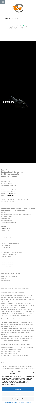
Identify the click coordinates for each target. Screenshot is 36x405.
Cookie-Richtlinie (9, 402)
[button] (33, 372)
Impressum (28, 402)
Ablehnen (18, 394)
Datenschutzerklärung (19, 402)
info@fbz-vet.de (11, 193)
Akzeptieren (18, 389)
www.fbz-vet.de (11, 195)
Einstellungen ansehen (18, 399)
